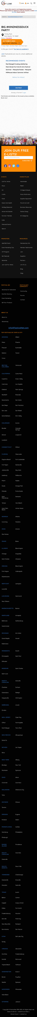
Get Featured (5, 256)
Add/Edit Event (6, 243)
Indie (3, 220)
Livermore (5, 384)
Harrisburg (5, 832)
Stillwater (4, 661)
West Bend (5, 994)
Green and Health (7, 203)
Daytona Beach (6, 459)
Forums (22, 295)
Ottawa (17, 802)
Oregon (5, 814)
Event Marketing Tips (8, 247)
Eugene (17, 814)
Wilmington (18, 698)
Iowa (3, 529)
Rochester (5, 770)
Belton (3, 897)
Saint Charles (5, 559)
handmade (23, 181)
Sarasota (18, 496)
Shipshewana (5, 576)
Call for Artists (6, 181)
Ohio (3, 777)
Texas (4, 892)
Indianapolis (18, 571)
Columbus (18, 782)
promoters (5, 238)
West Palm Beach (5, 509)
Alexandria (18, 949)
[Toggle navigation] (34, 3)
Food (3, 198)
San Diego (5, 405)
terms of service (11, 1011)
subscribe (26, 160)
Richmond (18, 959)
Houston (17, 913)
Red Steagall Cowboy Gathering (16, 64)
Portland (4, 820)
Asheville (17, 681)
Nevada (4, 747)
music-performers (25, 194)
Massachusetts (7, 608)
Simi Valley (18, 416)
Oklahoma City (19, 789)
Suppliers (23, 256)
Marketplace (24, 177)
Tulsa (3, 795)
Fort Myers (5, 465)
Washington (6, 972)
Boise (17, 541)
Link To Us (23, 264)
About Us (4, 312)
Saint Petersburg (5, 497)
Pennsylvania (7, 827)
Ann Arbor (18, 633)
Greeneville (5, 880)
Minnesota (6, 651)
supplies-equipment (26, 198)
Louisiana (5, 596)
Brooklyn (4, 765)
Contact (22, 299)
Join (2, 54)
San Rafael (18, 410)
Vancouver (18, 365)
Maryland (5, 615)
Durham (17, 687)
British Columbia (5, 366)
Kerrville (4, 919)
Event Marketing (6, 298)
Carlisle (17, 827)
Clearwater (18, 454)
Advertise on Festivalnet (9, 289)
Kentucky (5, 583)
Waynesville (5, 698)
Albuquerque (19, 735)
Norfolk (4, 959)
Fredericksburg (6, 913)
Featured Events (6, 224)
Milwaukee (18, 989)
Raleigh (17, 692)
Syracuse (18, 770)
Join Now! (18, 88)
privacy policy (15, 1014)
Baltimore (4, 621)
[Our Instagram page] (9, 165)
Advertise (4, 260)
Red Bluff (4, 395)
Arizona (5, 337)
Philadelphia (18, 832)
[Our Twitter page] (13, 165)
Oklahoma (6, 789)
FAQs (21, 273)
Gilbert (17, 337)
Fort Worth (18, 908)
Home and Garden (7, 211)
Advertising (5, 321)
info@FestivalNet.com (19, 328)
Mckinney (18, 919)
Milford (17, 447)
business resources (26, 207)
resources (24, 238)
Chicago (4, 554)
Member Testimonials (26, 247)
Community (23, 291)
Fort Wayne (5, 571)
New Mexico (6, 735)
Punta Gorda (19, 491)
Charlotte (4, 687)
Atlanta (17, 516)
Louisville (4, 589)
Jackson (17, 1002)
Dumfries (4, 954)
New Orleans (5, 601)
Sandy (3, 941)
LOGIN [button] (22, 3)
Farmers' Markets (7, 215)
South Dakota (4, 867)
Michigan (5, 633)
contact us (23, 1014)
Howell (17, 638)
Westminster (5, 626)
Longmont (18, 435)
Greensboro (5, 692)
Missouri (5, 668)
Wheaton (18, 559)
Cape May (18, 717)
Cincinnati (4, 782)
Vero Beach (18, 503)
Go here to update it (21, 49)
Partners (22, 260)
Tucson (17, 353)
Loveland (4, 440)
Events (3, 177)
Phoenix (17, 342)
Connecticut (7, 447)
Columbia (18, 853)
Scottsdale (18, 347)
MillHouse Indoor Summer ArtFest (17, 72)
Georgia (5, 516)
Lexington (18, 583)
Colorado (6, 423)
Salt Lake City (19, 936)
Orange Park (19, 486)
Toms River (18, 728)
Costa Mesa (18, 373)
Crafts (3, 194)
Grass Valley (19, 379)
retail (22, 185)
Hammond (18, 596)
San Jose (4, 410)
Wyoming (5, 1002)
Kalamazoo (5, 643)
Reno (3, 752)
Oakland (4, 389)
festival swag (24, 211)
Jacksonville (5, 470)
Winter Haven (19, 508)
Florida (5, 454)
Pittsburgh (5, 837)
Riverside (18, 395)
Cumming (4, 522)
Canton (17, 897)
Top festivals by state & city (11, 332)
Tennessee (6, 874)
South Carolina (5, 853)
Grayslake (18, 554)
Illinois (5, 548)
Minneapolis (5, 656)
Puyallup (17, 977)
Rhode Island (4, 845)
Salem (17, 820)
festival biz (5, 285)
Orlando (4, 491)
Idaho (4, 541)
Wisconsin (6, 989)
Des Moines (5, 534)
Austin (17, 892)
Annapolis (18, 615)
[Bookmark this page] (17, 165)
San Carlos (18, 400)
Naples (17, 480)
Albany (17, 760)
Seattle (4, 982)
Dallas (3, 908)
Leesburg (4, 475)
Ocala (3, 486)
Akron (17, 777)
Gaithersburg (19, 621)
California (6, 373)
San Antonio (5, 929)
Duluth (17, 651)
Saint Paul (18, 656)
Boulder (4, 428)
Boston (17, 608)
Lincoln (17, 705)
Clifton (3, 722)
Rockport (18, 924)
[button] (19, 43)
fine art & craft (24, 203)
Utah (3, 936)
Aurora (17, 423)
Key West (18, 470)
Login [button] (24, 92)
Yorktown (18, 964)
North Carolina (5, 681)
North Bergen (6, 728)
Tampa (4, 503)
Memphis (4, 885)
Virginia (5, 949)
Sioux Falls (18, 866)
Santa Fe (4, 740)
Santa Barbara (6, 416)
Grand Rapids (6, 638)
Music (3, 185)
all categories (24, 215)
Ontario (5, 802)
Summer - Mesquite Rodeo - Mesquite (18, 69)
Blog (21, 269)
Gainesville (18, 465)
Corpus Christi (19, 903)
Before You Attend (18, 77)
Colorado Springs (18, 429)
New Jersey (6, 717)
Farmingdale (19, 722)
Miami (3, 480)
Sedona (4, 353)
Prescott (4, 347)
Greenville (4, 859)
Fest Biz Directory (7, 294)
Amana (17, 529)
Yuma (3, 358)
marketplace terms (23, 1011)
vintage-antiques (25, 190)
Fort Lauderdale (20, 459)
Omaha (4, 710)
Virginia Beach (6, 964)
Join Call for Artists (7, 264)
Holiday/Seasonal (7, 207)
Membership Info (25, 243)
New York (5, 760)
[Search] (31, 3)
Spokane (17, 982)
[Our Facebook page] (5, 165)
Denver (4, 435)
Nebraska (5, 705)
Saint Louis (5, 674)
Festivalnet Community (24, 285)
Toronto (4, 807)
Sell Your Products (7, 302)
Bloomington (19, 548)
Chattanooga (19, 874)
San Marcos (18, 929)
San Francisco (19, 405)
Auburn (17, 972)
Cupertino (4, 379)
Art (2, 190)
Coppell (4, 903)
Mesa (3, 342)
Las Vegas (18, 747)
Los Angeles (18, 384)
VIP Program (5, 252)
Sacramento (5, 400)
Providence (18, 844)
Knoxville (17, 880)
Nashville (18, 885)
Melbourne (18, 475)
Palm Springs (19, 389)
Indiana (4, 566)
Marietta (17, 522)
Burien (3, 977)
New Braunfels (6, 924)
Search (4, 228)
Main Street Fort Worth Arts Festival (18, 67)
